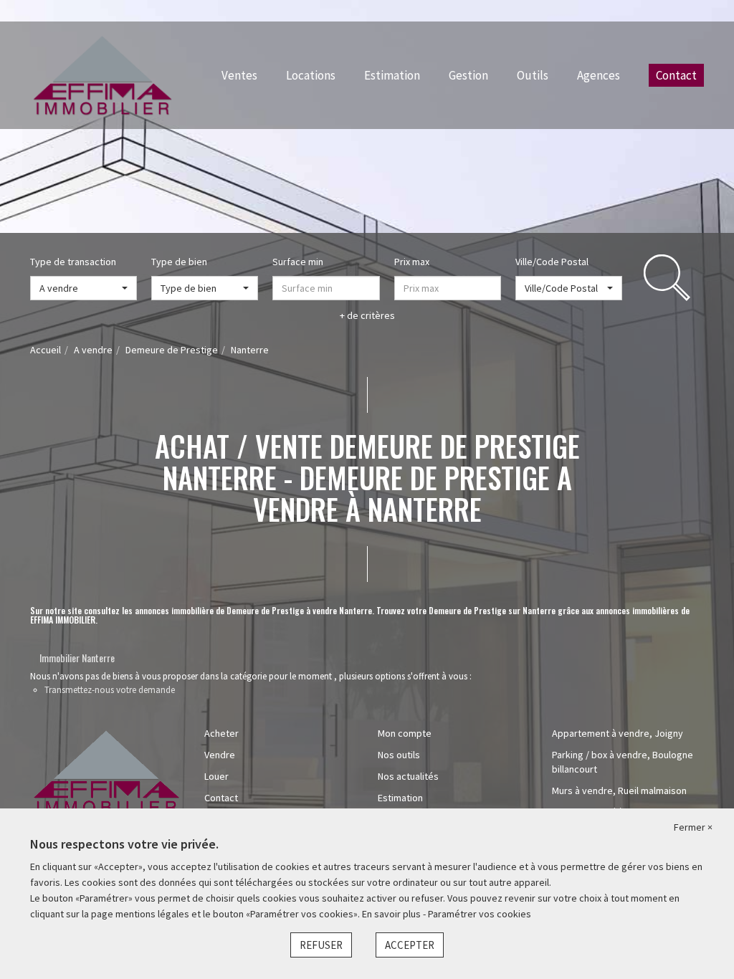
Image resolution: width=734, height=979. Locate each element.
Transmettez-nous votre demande (109, 690)
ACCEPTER (409, 945)
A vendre (93, 349)
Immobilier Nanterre (77, 657)
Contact (676, 75)
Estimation (392, 75)
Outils (532, 75)
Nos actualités (408, 776)
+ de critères (367, 315)
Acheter (221, 733)
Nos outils (399, 754)
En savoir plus (392, 913)
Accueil (45, 349)
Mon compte (405, 733)
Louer (216, 776)
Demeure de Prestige (171, 349)
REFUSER (321, 945)
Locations (310, 75)
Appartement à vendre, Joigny (617, 733)
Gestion (468, 75)
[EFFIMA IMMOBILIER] (102, 73)
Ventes (239, 75)
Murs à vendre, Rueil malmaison (619, 790)
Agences (598, 75)
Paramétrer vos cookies (479, 913)
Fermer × (693, 827)
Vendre (219, 754)
